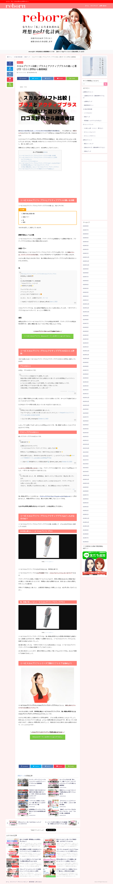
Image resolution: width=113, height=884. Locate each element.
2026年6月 (86, 233)
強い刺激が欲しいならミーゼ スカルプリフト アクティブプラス (40, 166)
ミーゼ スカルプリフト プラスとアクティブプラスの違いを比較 (37, 155)
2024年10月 (86, 311)
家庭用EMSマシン (88, 105)
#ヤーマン (31, 458)
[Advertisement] (47, 183)
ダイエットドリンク (88, 124)
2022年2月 (86, 436)
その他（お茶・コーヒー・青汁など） (94, 128)
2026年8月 (86, 226)
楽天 (74, 489)
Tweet (10, 69)
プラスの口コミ (26, 159)
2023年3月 (86, 385)
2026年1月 (86, 253)
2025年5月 (86, 284)
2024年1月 (86, 346)
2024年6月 (86, 327)
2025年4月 (86, 288)
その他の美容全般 (87, 109)
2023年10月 (86, 358)
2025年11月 (86, 261)
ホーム (87, 5)
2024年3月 (86, 339)
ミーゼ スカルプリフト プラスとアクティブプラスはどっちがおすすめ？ (40, 163)
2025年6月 (86, 280)
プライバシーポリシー (22, 881)
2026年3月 (86, 245)
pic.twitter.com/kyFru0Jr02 (32, 415)
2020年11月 (86, 479)
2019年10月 (86, 526)
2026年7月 (86, 230)
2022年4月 (86, 428)
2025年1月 (86, 300)
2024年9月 (86, 315)
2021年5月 (86, 467)
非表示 (45, 152)
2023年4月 (86, 382)
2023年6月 (86, 374)
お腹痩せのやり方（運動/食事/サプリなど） (93, 96)
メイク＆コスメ (88, 113)
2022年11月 (86, 401)
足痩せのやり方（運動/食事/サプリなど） (95, 147)
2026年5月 (86, 237)
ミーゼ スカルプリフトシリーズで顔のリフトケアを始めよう (36, 168)
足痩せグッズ (87, 151)
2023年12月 (86, 350)
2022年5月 (86, 424)
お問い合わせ (102, 5)
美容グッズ (20, 62)
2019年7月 (86, 537)
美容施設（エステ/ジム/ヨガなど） (93, 120)
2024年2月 (86, 343)
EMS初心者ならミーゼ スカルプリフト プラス (35, 165)
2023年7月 (86, 370)
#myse (62, 412)
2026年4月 (86, 241)
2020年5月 (86, 498)
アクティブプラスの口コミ (29, 161)
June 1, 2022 (53, 301)
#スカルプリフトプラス (49, 273)
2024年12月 (86, 304)
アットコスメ (71, 391)
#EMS (26, 458)
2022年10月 (86, 405)
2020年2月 (86, 510)
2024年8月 (86, 319)
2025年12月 (86, 257)
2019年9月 (86, 530)
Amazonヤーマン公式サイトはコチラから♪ (48, 737)
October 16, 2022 (67, 461)
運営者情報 (31, 881)
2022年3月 (86, 432)
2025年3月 (86, 292)
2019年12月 (86, 518)
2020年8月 (86, 491)
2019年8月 (86, 534)
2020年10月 (86, 483)
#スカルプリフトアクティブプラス (32, 273)
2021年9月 (86, 452)
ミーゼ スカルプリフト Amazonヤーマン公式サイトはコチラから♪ (47, 336)
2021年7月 (86, 459)
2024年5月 (86, 331)
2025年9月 (86, 268)
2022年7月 (86, 417)
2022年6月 (86, 420)
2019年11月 (86, 522)
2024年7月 (86, 323)
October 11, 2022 (43, 418)
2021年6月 (86, 463)
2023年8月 (86, 366)
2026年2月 (86, 249)
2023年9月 (86, 362)
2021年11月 (86, 444)
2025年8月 (86, 272)
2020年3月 (86, 506)
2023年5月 (86, 378)
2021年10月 (86, 448)
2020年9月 (86, 487)
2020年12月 (86, 475)
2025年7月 (86, 276)
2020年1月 (86, 514)
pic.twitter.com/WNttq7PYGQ (42, 458)
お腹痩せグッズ (88, 101)
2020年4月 (86, 502)
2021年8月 (86, 456)
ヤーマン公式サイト (49, 561)
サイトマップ (94, 5)
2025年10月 (86, 265)
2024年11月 (86, 307)
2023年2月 (86, 389)
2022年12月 (86, 397)
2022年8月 (86, 413)
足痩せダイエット (87, 139)
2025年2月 (86, 296)
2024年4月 (86, 335)
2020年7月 (86, 495)
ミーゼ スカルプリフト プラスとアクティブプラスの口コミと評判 (38, 157)
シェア (10, 64)
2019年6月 (86, 541)
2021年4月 (86, 471)
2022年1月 (86, 440)
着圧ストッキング (88, 143)
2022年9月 (86, 409)
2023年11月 (86, 354)
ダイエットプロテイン (90, 135)
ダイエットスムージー (90, 132)
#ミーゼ (45, 298)
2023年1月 (86, 393)
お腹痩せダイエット (88, 91)
